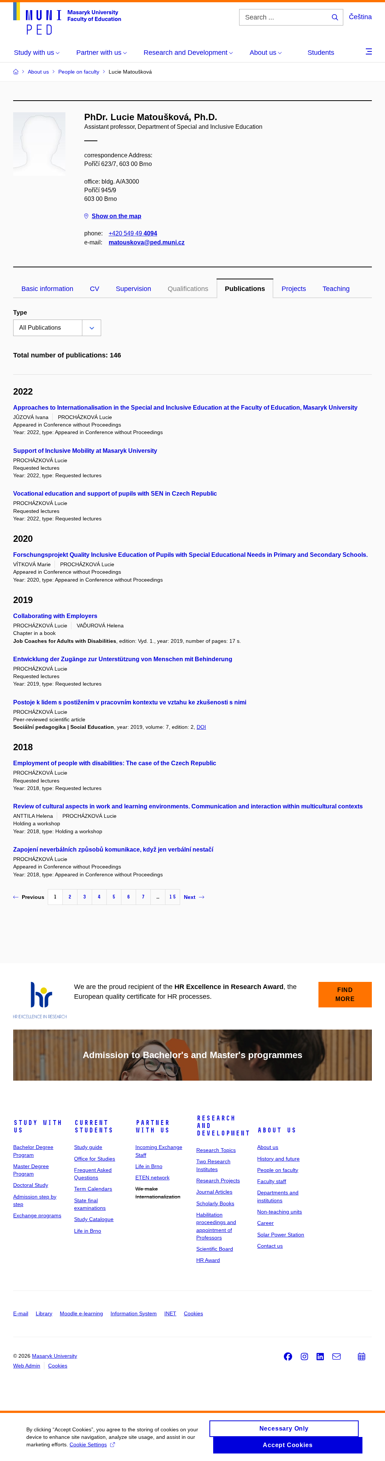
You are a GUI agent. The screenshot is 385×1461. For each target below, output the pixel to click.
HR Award (208, 1260)
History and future (278, 1159)
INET (170, 1313)
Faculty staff (271, 1181)
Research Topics (216, 1150)
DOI (201, 727)
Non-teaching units (279, 1212)
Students (321, 52)
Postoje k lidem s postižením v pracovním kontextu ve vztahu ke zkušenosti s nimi (129, 702)
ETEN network (152, 1178)
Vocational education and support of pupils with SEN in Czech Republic (115, 493)
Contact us (270, 1246)
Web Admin (26, 1366)
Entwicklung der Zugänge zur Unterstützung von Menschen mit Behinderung (122, 659)
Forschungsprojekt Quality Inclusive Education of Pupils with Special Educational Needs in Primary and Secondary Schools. (190, 555)
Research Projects (218, 1181)
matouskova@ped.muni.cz (147, 242)
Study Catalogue (94, 1219)
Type (20, 312)
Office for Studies (94, 1159)
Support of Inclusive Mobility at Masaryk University (85, 451)
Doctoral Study (30, 1185)
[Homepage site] (67, 18)
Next (190, 897)
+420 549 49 (133, 233)
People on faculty (277, 1170)
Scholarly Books (215, 1203)
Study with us (37, 1126)
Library (44, 1313)
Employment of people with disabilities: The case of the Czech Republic (114, 763)
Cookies (193, 1313)
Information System (134, 1313)
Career (265, 1223)
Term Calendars (93, 1189)
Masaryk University (54, 1356)
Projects (294, 289)
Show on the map (116, 216)
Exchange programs (37, 1215)
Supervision (133, 289)
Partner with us (152, 1126)
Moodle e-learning (81, 1313)
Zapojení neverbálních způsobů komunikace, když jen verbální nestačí (113, 849)
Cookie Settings (88, 1444)
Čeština (360, 17)
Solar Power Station (280, 1235)
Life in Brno (87, 1231)
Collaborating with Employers (55, 616)
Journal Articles (214, 1192)
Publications (245, 289)
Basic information (47, 289)
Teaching (336, 289)
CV (94, 289)
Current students (93, 1126)
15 (172, 897)
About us (276, 1130)
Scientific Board (214, 1249)
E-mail (20, 1313)
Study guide (88, 1147)
